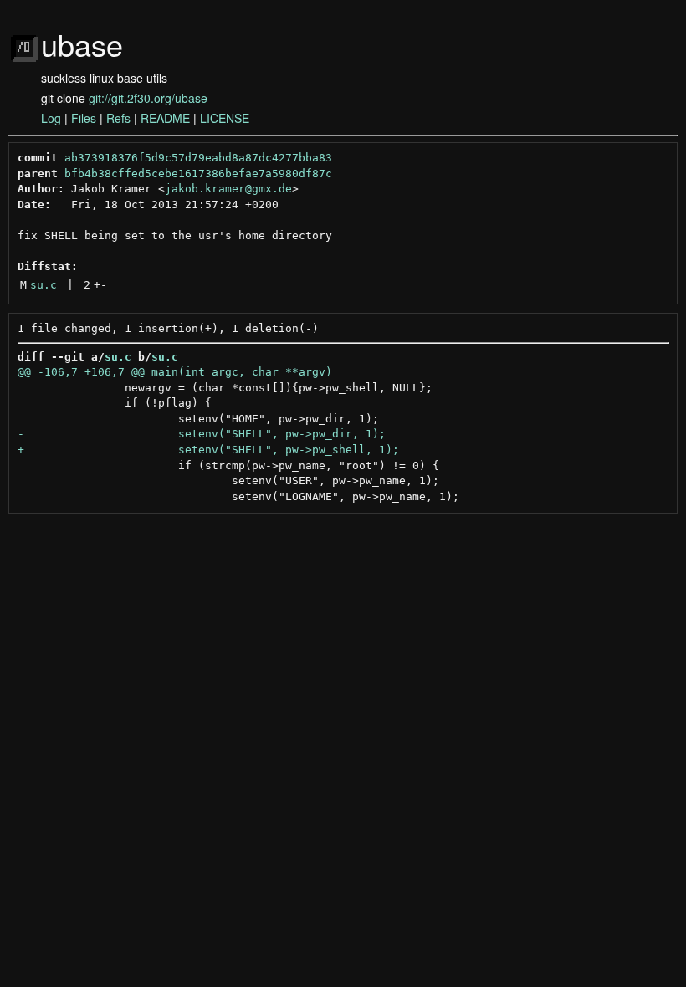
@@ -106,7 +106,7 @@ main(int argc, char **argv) (175, 372)
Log (51, 118)
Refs (118, 118)
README (165, 118)
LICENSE (224, 118)
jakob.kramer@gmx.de (228, 188)
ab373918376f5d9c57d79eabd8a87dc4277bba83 (198, 157)
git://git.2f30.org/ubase (148, 97)
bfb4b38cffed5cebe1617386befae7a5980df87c (198, 173)
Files (83, 118)
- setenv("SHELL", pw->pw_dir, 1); (202, 433)
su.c (43, 285)
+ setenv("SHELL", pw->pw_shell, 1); (208, 449)
